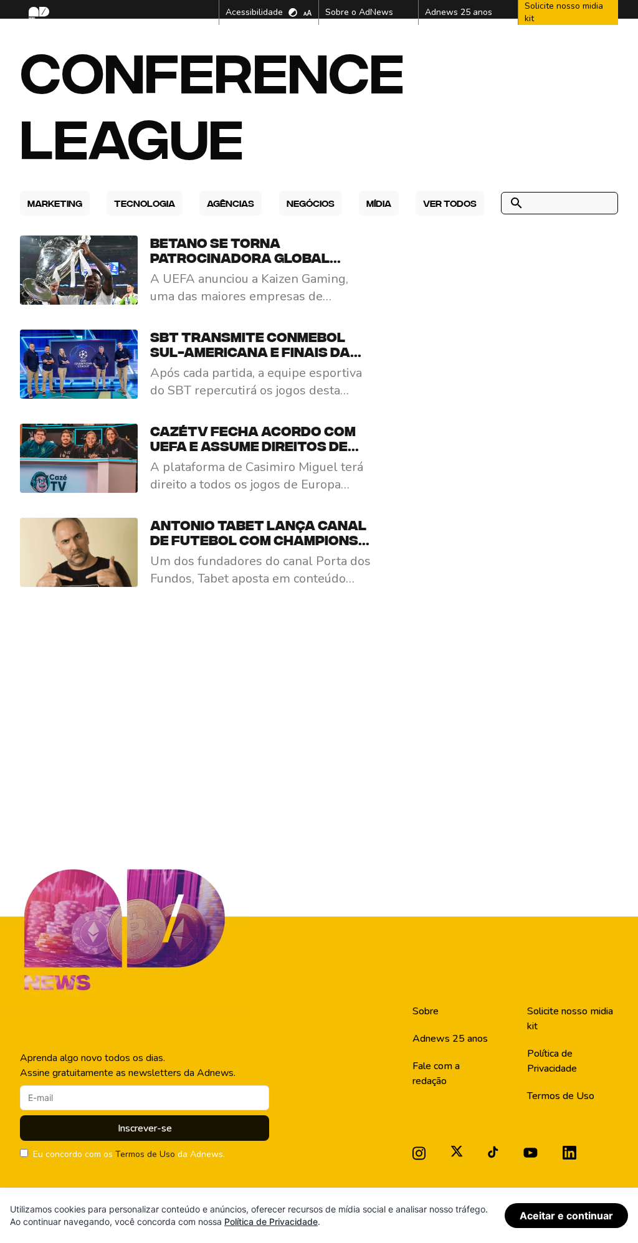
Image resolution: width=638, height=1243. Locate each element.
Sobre (425, 1011)
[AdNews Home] (37, 13)
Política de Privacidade (552, 1061)
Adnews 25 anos (450, 1038)
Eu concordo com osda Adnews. (129, 1154)
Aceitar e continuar (566, 1215)
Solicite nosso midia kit (570, 1018)
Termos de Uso (145, 1154)
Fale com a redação (436, 1073)
